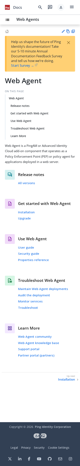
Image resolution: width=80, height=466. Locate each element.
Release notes (20, 106)
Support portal (28, 349)
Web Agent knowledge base (38, 343)
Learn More (18, 136)
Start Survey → (22, 65)
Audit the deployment (34, 295)
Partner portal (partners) (36, 355)
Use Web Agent (20, 121)
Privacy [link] (26, 447)
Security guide (28, 253)
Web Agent (16, 98)
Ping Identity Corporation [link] (53, 427)
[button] (61, 7)
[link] (7, 7)
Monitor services (30, 301)
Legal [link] (14, 447)
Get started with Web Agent (29, 113)
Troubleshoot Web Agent (27, 128)
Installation (26, 212)
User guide (26, 247)
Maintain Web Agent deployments (43, 289)
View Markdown (68, 31)
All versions (26, 183)
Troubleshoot (28, 308)
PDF (73, 31)
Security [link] (39, 447)
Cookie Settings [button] (58, 447)
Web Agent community (35, 336)
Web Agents (27, 19)
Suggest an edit (63, 31)
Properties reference (33, 260)
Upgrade (24, 218)
